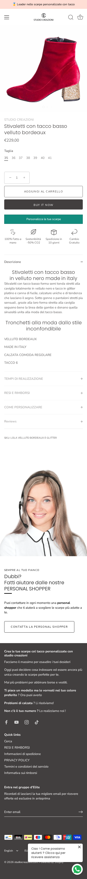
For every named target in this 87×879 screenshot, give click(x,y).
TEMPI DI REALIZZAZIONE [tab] (23, 379)
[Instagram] (26, 722)
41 (50, 158)
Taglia (8, 151)
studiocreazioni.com (26, 862)
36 (13, 158)
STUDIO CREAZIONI (19, 120)
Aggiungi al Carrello (43, 191)
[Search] (70, 18)
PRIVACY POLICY (17, 760)
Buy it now (43, 205)
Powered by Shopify (51, 862)
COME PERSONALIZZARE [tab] (23, 407)
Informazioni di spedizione (22, 754)
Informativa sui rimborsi (20, 773)
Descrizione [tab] (12, 262)
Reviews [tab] (10, 421)
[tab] (43, 320)
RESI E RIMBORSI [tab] (17, 393)
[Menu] (6, 17)
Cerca (8, 741)
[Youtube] (16, 722)
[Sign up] (81, 812)
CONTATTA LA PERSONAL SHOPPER (39, 627)
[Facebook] (6, 722)
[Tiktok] (37, 722)
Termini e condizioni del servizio (26, 766)
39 (35, 158)
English (8, 851)
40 (43, 158)
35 (6, 158)
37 (21, 158)
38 (28, 158)
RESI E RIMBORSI (17, 747)
